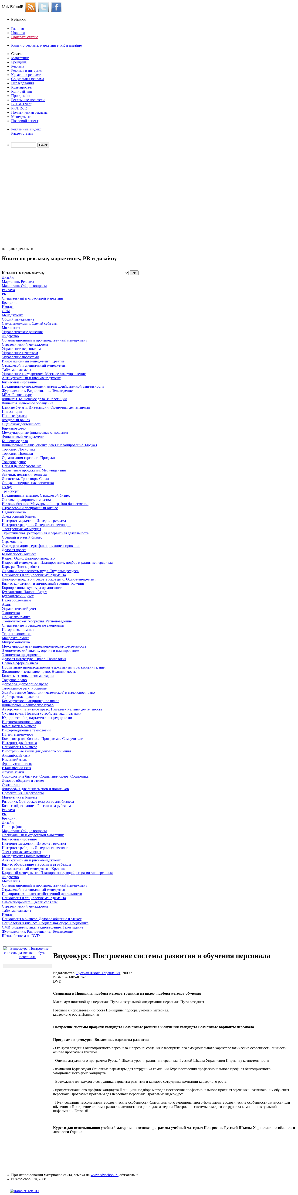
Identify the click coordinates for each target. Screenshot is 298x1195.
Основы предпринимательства (26, 500)
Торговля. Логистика (18, 449)
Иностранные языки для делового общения (36, 751)
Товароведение (14, 462)
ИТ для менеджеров (18, 734)
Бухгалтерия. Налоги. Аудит (24, 592)
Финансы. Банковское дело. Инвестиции (34, 399)
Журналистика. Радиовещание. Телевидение (37, 391)
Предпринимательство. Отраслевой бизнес (36, 495)
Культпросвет (22, 87)
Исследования (22, 83)
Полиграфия (12, 827)
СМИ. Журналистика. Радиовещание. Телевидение (42, 927)
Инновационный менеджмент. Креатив (33, 361)
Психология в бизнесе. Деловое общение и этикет (41, 919)
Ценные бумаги (14, 416)
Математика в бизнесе (19, 797)
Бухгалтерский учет (18, 596)
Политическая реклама (29, 112)
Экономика (11, 613)
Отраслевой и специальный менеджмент (34, 365)
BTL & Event (21, 104)
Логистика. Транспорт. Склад (25, 479)
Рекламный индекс (26, 129)
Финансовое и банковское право (28, 705)
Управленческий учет (19, 609)
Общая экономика (16, 617)
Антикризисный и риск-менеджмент (31, 378)
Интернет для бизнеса (19, 743)
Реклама (17, 66)
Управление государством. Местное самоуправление (44, 374)
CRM (6, 311)
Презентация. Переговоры (23, 793)
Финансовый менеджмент (23, 437)
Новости (18, 33)
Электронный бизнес (19, 516)
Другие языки (13, 772)
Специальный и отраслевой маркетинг (33, 298)
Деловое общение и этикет (23, 780)
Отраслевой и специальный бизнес (30, 508)
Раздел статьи (22, 133)
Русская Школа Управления (98, 973)
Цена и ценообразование (21, 466)
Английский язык (16, 755)
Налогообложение (16, 600)
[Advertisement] (29, 197)
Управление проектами (20, 357)
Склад (7, 487)
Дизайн (8, 277)
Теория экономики (16, 634)
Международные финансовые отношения (35, 432)
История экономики (18, 630)
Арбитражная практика (20, 697)
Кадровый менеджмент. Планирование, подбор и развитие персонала (57, 562)
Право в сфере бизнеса (20, 663)
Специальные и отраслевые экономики (33, 625)
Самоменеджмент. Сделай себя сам (30, 323)
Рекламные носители (28, 100)
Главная (17, 29)
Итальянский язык (16, 768)
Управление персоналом (21, 349)
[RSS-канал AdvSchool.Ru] (31, 7)
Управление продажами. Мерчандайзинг (34, 470)
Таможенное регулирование (24, 688)
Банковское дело (15, 441)
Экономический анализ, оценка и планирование (40, 650)
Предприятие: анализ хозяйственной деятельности (42, 894)
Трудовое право (14, 680)
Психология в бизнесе (19, 747)
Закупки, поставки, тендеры (24, 474)
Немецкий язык (14, 759)
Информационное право (21, 722)
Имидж (8, 307)
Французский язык (17, 764)
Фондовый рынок (16, 420)
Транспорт (10, 491)
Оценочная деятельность (21, 424)
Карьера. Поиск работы (20, 567)
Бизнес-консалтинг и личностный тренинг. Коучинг (43, 583)
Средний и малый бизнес (22, 537)
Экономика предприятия (21, 655)
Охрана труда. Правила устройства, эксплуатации (41, 713)
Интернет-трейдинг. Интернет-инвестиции (36, 525)
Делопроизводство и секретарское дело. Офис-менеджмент (49, 579)
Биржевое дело (14, 428)
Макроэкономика (15, 638)
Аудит (7, 604)
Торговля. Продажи (17, 453)
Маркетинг (20, 58)
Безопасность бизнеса (19, 554)
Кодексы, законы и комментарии (28, 676)
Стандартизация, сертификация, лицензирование (41, 546)
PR (4, 294)
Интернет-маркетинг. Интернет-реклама (34, 520)
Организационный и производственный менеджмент (44, 340)
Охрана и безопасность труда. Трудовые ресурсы (40, 571)
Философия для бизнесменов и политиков (35, 789)
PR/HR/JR (19, 108)
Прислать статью (24, 37)
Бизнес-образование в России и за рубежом (36, 806)
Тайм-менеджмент (16, 370)
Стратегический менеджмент (25, 344)
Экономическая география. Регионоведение (37, 621)
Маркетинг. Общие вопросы (24, 286)
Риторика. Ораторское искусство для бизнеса (38, 801)
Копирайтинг (22, 91)
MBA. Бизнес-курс (17, 395)
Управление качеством (20, 353)
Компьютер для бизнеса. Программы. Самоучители (42, 739)
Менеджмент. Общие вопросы (26, 856)
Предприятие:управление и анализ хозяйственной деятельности (53, 386)
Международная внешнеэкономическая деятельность (44, 646)
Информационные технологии (26, 730)
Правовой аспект (24, 121)
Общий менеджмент (18, 319)
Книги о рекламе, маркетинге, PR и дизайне (46, 45)
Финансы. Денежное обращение (27, 403)
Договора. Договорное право (25, 684)
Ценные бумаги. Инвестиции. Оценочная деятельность (46, 407)
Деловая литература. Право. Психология (34, 659)
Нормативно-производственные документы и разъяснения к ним (53, 667)
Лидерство (10, 336)
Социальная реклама (27, 79)
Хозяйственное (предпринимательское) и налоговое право (48, 692)
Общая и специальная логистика (28, 483)
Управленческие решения (22, 332)
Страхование (12, 541)
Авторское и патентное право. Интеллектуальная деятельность (52, 709)
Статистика (11, 785)
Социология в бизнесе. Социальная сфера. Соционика (45, 776)
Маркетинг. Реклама (18, 281)
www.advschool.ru (105, 1175)
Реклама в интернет (27, 70)
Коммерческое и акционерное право (30, 701)
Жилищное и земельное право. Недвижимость (39, 671)
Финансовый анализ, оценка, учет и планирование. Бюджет (49, 445)
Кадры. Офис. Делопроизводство (28, 558)
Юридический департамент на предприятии (37, 718)
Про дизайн (20, 96)
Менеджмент (21, 117)
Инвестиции (12, 411)
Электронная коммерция (21, 529)
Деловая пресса (14, 550)
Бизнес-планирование (19, 382)
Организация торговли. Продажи (28, 458)
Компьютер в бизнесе (19, 726)
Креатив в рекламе (26, 75)
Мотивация (11, 328)
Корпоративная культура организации (32, 588)
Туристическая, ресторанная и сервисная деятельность (45, 533)
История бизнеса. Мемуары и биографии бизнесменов (45, 504)
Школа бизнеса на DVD (21, 936)
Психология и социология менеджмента (34, 575)
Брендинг (19, 62)
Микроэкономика (16, 642)
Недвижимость (14, 512)
